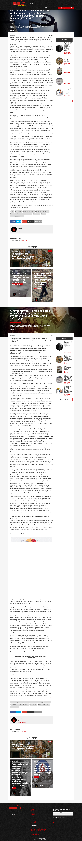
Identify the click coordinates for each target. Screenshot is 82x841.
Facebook (13, 221)
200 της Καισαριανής (25, 702)
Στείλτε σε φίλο (39, 221)
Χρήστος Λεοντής (14, 706)
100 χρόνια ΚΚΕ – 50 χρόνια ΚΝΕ (37, 828)
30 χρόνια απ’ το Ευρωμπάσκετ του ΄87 (38, 830)
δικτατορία (13, 213)
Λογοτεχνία (33, 814)
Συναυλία (26, 704)
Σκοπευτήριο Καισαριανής (16, 704)
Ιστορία (43, 4)
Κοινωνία (28, 4)
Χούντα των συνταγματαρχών (17, 216)
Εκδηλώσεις (48, 7)
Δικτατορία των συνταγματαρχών (24, 213)
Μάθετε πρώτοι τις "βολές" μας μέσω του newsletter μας (61, 810)
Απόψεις (38, 4)
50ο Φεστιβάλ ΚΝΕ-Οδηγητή (37, 702)
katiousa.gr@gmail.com (14, 815)
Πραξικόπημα (36, 213)
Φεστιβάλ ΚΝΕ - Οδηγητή (44, 704)
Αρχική (11, 4)
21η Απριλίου (18, 211)
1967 (12, 211)
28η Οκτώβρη (34, 833)
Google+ (24, 221)
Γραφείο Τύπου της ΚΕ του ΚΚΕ (42, 211)
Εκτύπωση (31, 221)
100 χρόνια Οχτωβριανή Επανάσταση (38, 829)
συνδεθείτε (24, 240)
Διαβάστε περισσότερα (22, 231)
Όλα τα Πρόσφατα (64, 101)
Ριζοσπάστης (50, 698)
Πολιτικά (16, 4)
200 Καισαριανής (14, 702)
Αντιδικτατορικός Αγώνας (29, 211)
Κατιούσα (13, 35)
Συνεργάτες (54, 7)
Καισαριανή (47, 702)
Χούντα (43, 213)
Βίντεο (38, 7)
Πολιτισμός (21, 4)
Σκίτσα (42, 7)
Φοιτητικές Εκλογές (35, 831)
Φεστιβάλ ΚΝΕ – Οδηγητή (36, 834)
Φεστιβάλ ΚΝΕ (33, 704)
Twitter (19, 221)
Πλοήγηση (32, 3)
